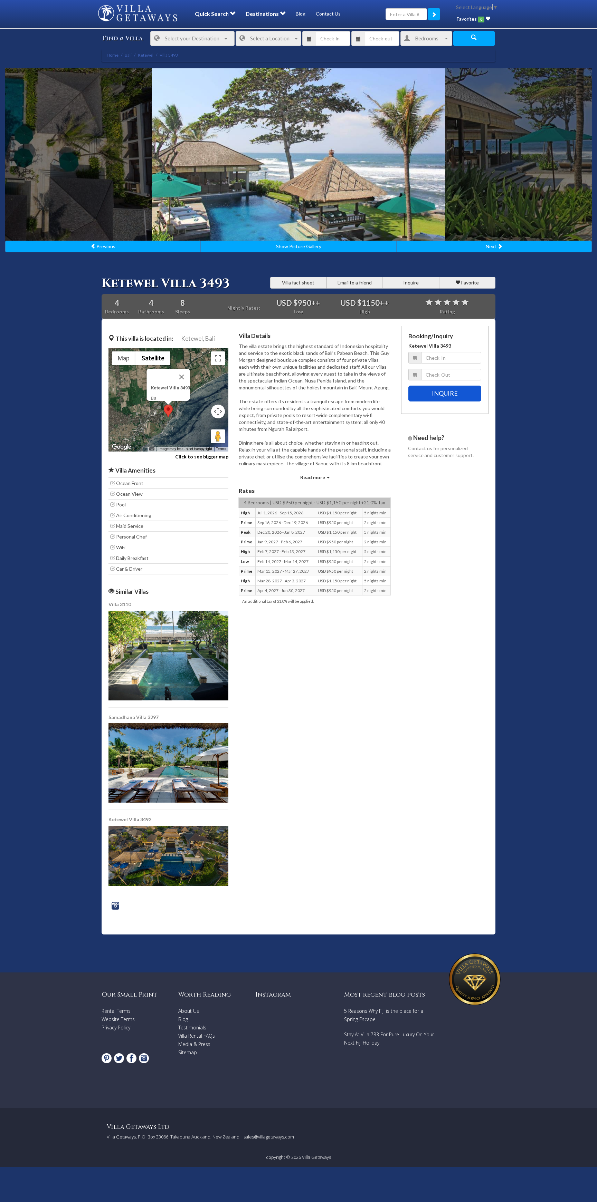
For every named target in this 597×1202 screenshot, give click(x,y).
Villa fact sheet (298, 282)
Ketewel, (192, 338)
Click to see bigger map (201, 456)
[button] (168, 411)
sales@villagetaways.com (269, 1137)
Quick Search (212, 13)
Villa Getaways (316, 1157)
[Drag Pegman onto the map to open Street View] (218, 436)
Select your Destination (192, 38)
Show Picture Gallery (298, 246)
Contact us (420, 448)
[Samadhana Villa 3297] (168, 762)
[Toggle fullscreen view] (218, 358)
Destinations (263, 13)
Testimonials (192, 1027)
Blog (300, 14)
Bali (210, 338)
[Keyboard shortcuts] (151, 449)
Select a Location (270, 38)
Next (492, 246)
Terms (221, 449)
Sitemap (187, 1052)
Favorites (469, 19)
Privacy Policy (116, 1027)
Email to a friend (355, 282)
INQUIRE (445, 393)
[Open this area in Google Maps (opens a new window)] (121, 447)
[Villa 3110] (168, 654)
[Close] (181, 377)
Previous (105, 246)
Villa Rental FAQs (196, 1036)
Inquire (411, 282)
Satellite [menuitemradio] (152, 358)
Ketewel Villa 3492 (129, 819)
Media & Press (194, 1044)
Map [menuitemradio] (124, 358)
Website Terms (118, 1019)
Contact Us (328, 14)
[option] (298, 154)
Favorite (469, 282)
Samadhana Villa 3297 (133, 717)
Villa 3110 (119, 604)
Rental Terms (116, 1011)
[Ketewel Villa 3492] (168, 855)
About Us (188, 1011)
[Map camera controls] (218, 411)
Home (113, 55)
